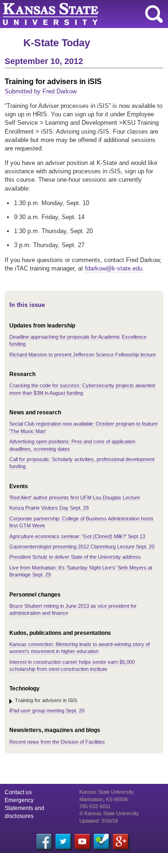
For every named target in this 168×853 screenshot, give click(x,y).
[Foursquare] (101, 841)
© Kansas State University (109, 813)
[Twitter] (63, 841)
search (154, 14)
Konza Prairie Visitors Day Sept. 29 (49, 508)
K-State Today (56, 43)
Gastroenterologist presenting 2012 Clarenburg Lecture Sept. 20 (81, 546)
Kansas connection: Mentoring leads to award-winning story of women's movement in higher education (79, 647)
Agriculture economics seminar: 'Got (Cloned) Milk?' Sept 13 (77, 536)
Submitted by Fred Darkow (41, 91)
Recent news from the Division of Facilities (57, 742)
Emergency (19, 800)
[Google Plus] (120, 841)
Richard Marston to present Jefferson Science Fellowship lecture (82, 354)
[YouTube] (82, 841)
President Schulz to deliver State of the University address (75, 557)
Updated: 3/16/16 (98, 821)
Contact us (18, 792)
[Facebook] (43, 841)
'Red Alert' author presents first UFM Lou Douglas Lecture (74, 497)
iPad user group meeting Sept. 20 (46, 710)
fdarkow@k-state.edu (113, 268)
